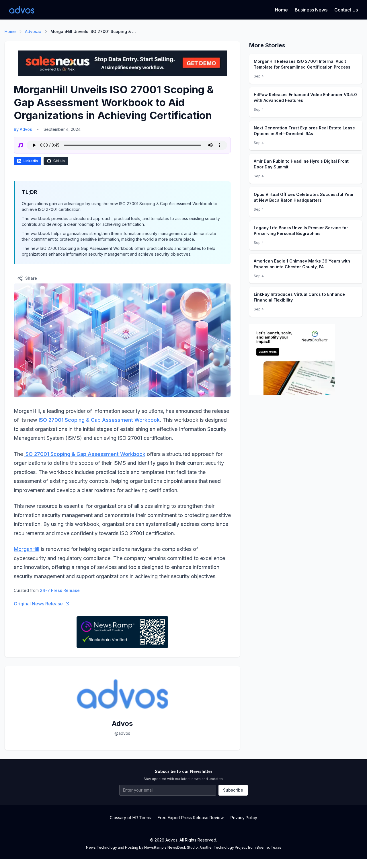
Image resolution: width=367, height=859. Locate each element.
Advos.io (33, 31)
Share (31, 278)
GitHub (59, 161)
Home (281, 10)
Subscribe (233, 790)
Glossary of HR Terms (130, 817)
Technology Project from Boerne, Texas (247, 847)
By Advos (23, 129)
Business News (311, 10)
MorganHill (26, 549)
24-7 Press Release (60, 590)
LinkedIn (31, 161)
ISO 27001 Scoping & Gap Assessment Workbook (99, 420)
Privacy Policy (244, 817)
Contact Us (346, 10)
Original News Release (38, 604)
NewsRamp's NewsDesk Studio (171, 847)
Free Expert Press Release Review (191, 817)
